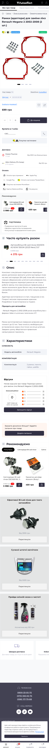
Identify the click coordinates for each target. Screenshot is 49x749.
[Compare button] (44, 105)
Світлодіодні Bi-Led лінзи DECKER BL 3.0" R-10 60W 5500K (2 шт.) (16, 203)
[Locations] (42, 3)
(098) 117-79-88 (24, 699)
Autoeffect (43, 92)
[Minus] (4, 120)
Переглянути (24, 539)
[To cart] (43, 255)
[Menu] (3, 3)
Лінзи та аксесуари (20, 13)
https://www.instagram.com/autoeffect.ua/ (18, 711)
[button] (18, 84)
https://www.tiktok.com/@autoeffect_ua (24, 711)
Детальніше (39, 732)
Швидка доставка (17, 652)
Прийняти (24, 736)
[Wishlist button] (39, 105)
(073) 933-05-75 (24, 696)
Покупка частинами (25, 141)
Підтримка (15, 222)
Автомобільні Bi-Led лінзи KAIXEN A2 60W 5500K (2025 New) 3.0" (27, 246)
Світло (8, 13)
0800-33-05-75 (24, 692)
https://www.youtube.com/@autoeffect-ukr (30, 711)
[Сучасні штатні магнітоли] (24, 565)
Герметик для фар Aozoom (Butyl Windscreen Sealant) (34, 478)
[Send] (44, 134)
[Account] (46, 3)
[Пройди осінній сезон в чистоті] (24, 612)
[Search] (7, 3)
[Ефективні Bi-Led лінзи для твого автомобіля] (24, 518)
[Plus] (15, 120)
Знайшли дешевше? (9, 104)
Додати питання (24, 433)
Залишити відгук (24, 410)
